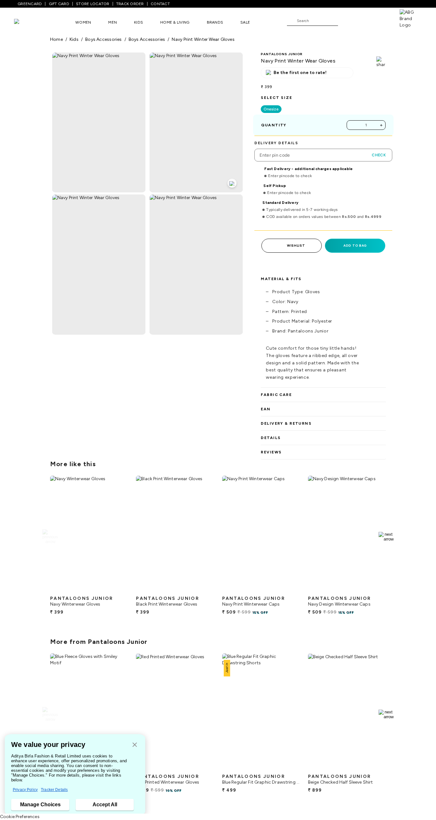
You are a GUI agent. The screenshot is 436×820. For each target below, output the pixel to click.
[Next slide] (386, 536)
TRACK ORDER (130, 4)
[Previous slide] (49, 536)
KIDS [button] (138, 22)
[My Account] (364, 20)
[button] (134, 745)
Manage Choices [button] (40, 804)
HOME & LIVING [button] (174, 22)
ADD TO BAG (355, 245)
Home (56, 39)
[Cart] (381, 20)
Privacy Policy (25, 789)
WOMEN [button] (83, 22)
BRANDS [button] (215, 22)
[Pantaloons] (26, 22)
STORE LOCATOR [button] (92, 4)
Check (379, 155)
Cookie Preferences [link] (20, 816)
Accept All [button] (105, 804)
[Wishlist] (346, 21)
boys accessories (103, 39)
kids (74, 39)
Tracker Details (54, 789)
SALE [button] (245, 22)
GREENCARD (30, 4)
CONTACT (160, 4)
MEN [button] (112, 22)
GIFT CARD (59, 4)
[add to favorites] (118, 590)
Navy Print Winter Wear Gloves (203, 39)
